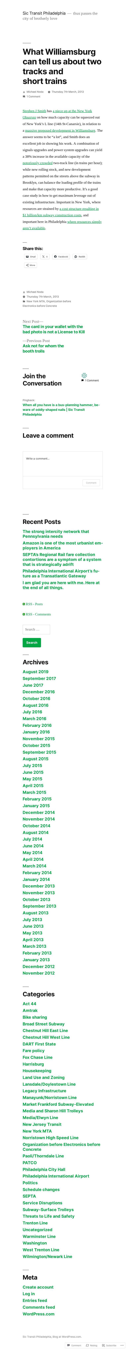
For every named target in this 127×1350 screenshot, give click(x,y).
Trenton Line (35, 1222)
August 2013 (35, 912)
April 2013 (33, 939)
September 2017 (39, 678)
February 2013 (37, 953)
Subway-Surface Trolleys (48, 1209)
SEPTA (29, 1196)
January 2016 (36, 731)
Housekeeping (37, 1070)
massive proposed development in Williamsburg (60, 130)
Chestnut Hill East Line (45, 1030)
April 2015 (33, 785)
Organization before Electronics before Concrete (61, 1147)
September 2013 (39, 906)
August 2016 (35, 705)
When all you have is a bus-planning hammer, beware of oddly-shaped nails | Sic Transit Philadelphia (61, 410)
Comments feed (39, 1307)
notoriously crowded (38, 163)
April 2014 (33, 859)
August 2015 (35, 758)
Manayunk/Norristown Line (50, 1097)
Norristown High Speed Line (51, 1137)
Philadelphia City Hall (44, 1169)
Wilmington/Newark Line (47, 1256)
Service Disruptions (42, 1202)
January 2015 (36, 805)
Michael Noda (35, 91)
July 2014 (32, 839)
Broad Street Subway (44, 1023)
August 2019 (35, 671)
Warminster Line (39, 1236)
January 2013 (36, 959)
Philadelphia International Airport (56, 1176)
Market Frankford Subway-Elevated (58, 1104)
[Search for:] (36, 629)
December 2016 (39, 691)
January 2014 (36, 879)
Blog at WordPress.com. (67, 1336)
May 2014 (32, 852)
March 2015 (34, 792)
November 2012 (39, 973)
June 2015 (33, 772)
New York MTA (36, 301)
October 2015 (36, 745)
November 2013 (39, 892)
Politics (30, 1182)
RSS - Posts (34, 604)
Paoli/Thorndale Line (43, 1155)
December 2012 (39, 966)
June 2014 (33, 845)
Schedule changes (41, 1189)
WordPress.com (39, 1313)
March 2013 (34, 946)
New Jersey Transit (42, 1124)
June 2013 (33, 926)
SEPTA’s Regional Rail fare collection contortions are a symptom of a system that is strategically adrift (62, 559)
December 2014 (39, 812)
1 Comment (33, 96)
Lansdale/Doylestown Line (49, 1084)
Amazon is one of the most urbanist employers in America (63, 545)
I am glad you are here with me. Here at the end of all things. (61, 585)
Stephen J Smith (34, 111)
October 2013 (36, 899)
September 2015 (39, 752)
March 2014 (34, 865)
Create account (38, 1287)
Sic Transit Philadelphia (44, 13)
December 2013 (39, 886)
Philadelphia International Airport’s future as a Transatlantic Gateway (61, 573)
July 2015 (32, 765)
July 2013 (32, 919)
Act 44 (29, 1003)
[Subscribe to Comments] (24, 614)
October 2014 (36, 825)
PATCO (30, 1162)
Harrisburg (33, 1064)
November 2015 (39, 738)
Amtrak (30, 1010)
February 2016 (37, 725)
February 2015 (37, 798)
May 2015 (32, 778)
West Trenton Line (41, 1249)
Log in (29, 1293)
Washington (35, 1243)
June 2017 (33, 685)
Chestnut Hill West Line (46, 1037)
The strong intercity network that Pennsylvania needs (56, 534)
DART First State (39, 1044)
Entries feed (35, 1300)
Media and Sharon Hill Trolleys (53, 1110)
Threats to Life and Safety (49, 1216)
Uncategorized (37, 1229)
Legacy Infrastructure (44, 1090)
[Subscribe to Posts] (24, 604)
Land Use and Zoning (44, 1077)
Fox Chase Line (38, 1057)
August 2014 (36, 832)
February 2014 (37, 872)
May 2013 (32, 932)
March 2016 (34, 718)
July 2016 (32, 711)
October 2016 (36, 698)
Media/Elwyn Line (40, 1117)
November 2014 (39, 819)
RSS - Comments (38, 614)
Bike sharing (35, 1017)
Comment (91, 482)
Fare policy (34, 1050)
